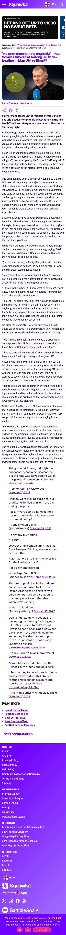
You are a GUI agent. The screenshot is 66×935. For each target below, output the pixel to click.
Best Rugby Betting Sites (15, 845)
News (14, 45)
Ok (19, 930)
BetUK (5, 865)
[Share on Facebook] (11, 110)
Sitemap (7, 783)
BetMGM (7, 860)
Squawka (6, 45)
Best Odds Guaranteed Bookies (19, 840)
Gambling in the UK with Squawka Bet (23, 827)
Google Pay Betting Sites (15, 836)
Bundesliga (8, 812)
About (5, 751)
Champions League (12, 798)
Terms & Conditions (13, 778)
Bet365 (6, 856)
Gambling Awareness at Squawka (21, 774)
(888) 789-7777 (37, 34)
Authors (6, 755)
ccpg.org (11, 36)
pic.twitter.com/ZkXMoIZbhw (27, 647)
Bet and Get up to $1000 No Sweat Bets (30, 25)
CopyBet (7, 869)
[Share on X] (18, 110)
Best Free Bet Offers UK (15, 831)
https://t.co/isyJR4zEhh (24, 687)
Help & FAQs (9, 769)
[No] (61, 924)
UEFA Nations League (13, 816)
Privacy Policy (10, 760)
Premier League (11, 793)
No (28, 930)
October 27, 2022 (19, 492)
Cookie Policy (9, 764)
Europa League (10, 802)
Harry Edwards (10, 103)
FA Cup (6, 807)
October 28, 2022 (40, 528)
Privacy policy (42, 930)
